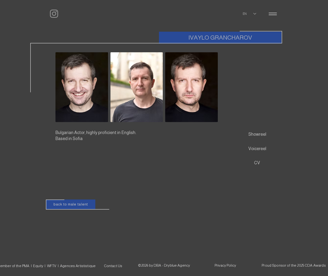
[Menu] (272, 14)
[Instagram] (54, 13)
